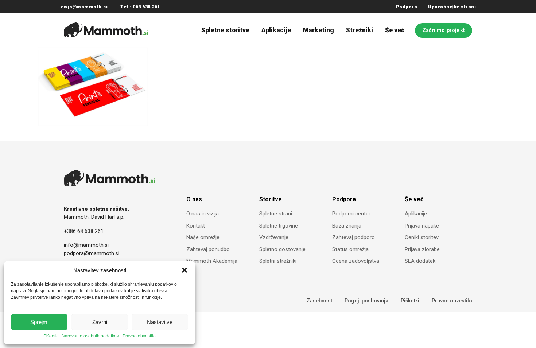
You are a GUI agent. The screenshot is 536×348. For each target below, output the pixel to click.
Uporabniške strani (452, 6)
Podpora (406, 6)
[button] (184, 270)
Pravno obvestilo (139, 336)
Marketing (318, 30)
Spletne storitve (225, 30)
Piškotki (51, 336)
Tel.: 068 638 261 (140, 6)
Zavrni (99, 322)
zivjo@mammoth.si (84, 6)
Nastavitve (159, 322)
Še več (394, 30)
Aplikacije (276, 30)
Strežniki (359, 30)
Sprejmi (39, 322)
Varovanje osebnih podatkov (90, 336)
